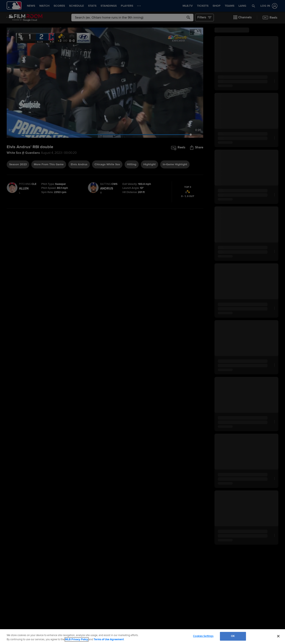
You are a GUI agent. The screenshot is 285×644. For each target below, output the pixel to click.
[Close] (278, 636)
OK (233, 636)
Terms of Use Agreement (109, 639)
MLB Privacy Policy (76, 639)
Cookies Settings (203, 636)
